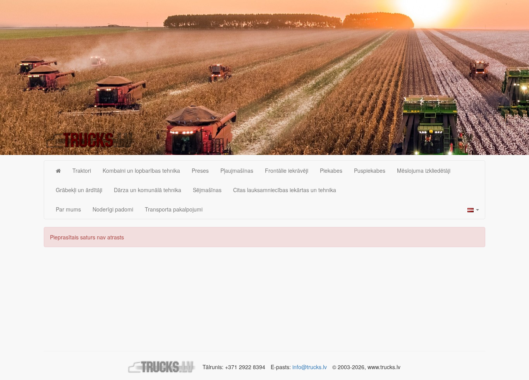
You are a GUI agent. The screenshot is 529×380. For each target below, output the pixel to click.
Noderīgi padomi (113, 209)
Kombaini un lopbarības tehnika (141, 170)
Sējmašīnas (207, 190)
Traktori (81, 170)
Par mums (68, 209)
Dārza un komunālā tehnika (147, 190)
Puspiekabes (369, 170)
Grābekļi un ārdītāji (79, 190)
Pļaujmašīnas (236, 170)
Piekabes (331, 170)
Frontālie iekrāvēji (286, 170)
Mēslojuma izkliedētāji (423, 170)
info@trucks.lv (309, 367)
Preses (200, 170)
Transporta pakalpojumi (174, 209)
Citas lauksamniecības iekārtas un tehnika (284, 190)
